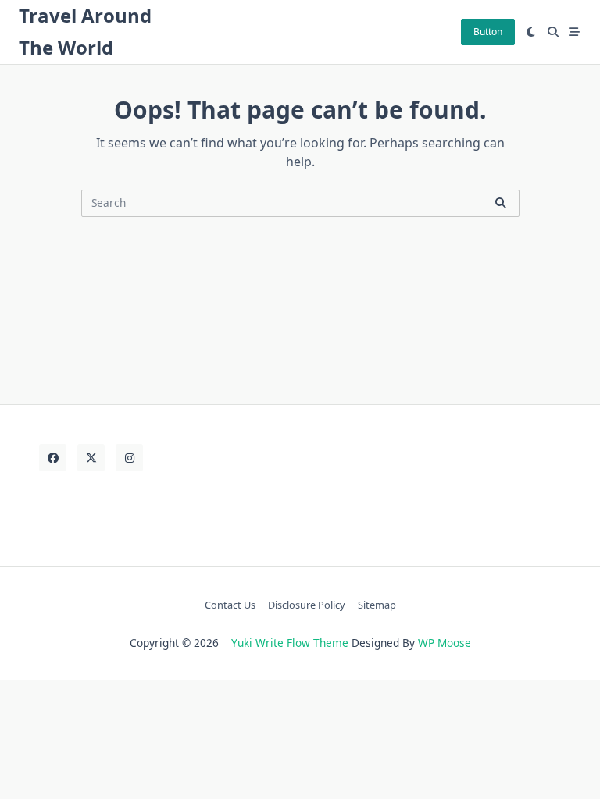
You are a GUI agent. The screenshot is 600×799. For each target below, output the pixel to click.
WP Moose (444, 642)
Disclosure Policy (306, 605)
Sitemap (377, 605)
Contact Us (230, 605)
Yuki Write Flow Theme (289, 642)
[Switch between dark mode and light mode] (531, 32)
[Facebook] (52, 457)
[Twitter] (91, 457)
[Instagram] (129, 457)
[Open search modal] (553, 32)
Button (487, 31)
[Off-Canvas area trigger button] (575, 32)
